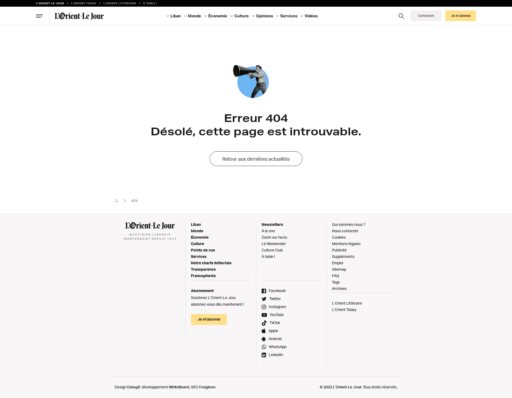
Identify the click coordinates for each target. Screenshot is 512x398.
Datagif (133, 387)
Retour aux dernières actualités (256, 159)
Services (199, 256)
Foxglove (207, 387)
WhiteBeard (179, 387)
